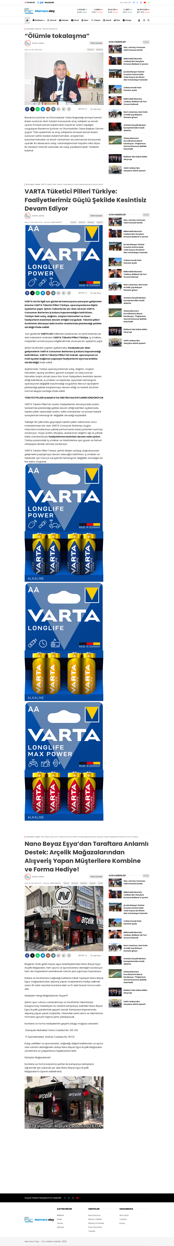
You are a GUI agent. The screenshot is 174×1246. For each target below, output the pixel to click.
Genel (108, 20)
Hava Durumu (94, 1215)
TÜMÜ (146, 42)
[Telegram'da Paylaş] (43, 109)
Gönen (60, 1223)
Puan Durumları (95, 1227)
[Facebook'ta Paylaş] (27, 109)
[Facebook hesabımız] (133, 2)
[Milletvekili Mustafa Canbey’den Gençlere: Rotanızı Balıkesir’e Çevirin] (115, 64)
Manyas (60, 1227)
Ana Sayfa (124, 1215)
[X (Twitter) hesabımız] (137, 2)
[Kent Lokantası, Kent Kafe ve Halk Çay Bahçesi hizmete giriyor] (115, 117)
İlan (118, 20)
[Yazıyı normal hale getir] (69, 109)
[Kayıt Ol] (139, 20)
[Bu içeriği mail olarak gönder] (48, 109)
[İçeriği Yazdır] (53, 109)
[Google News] (95, 109)
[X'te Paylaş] (32, 109)
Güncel (53, 20)
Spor (86, 20)
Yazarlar (123, 1219)
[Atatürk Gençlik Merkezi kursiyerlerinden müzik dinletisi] (115, 130)
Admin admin (38, 43)
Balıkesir (39, 20)
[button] (27, 20)
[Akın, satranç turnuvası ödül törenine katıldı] (115, 53)
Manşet (65, 20)
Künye (128, 20)
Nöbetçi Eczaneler (96, 1223)
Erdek (59, 1219)
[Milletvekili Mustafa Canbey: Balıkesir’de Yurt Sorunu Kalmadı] (115, 104)
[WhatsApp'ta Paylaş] (37, 109)
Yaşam (97, 20)
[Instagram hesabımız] (141, 2)
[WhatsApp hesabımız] (148, 2)
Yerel (76, 20)
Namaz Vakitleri (95, 1219)
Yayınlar (91, 1231)
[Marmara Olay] (40, 13)
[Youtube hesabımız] (145, 2)
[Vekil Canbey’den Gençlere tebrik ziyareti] (115, 173)
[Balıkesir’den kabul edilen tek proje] (115, 162)
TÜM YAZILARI (96, 43)
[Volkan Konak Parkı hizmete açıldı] (115, 93)
